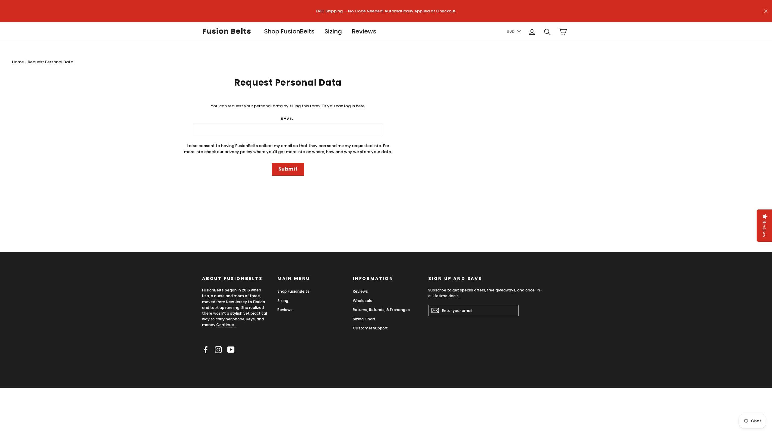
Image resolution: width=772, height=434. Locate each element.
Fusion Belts (226, 31)
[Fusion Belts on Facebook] (205, 349)
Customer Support (370, 328)
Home (18, 62)
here (360, 106)
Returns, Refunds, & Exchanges (381, 309)
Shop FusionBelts (289, 31)
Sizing (333, 31)
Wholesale (362, 300)
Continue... (226, 324)
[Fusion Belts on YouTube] (231, 349)
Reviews (364, 31)
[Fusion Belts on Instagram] (218, 349)
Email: (288, 119)
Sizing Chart (364, 319)
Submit (288, 168)
